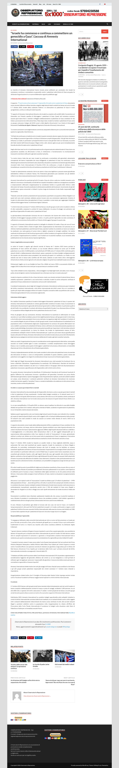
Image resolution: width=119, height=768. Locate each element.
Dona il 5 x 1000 (57, 4)
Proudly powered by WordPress (79, 765)
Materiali (35, 4)
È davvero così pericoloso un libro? (89, 164)
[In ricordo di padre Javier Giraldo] (43, 656)
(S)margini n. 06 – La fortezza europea (90, 261)
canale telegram (51, 627)
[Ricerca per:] (93, 31)
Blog (40, 4)
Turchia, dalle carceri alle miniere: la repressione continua (19, 666)
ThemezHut (105, 765)
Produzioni (81, 124)
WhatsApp (66, 627)
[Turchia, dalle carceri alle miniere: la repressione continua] (21, 656)
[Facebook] (100, 4)
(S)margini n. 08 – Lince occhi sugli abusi (91, 204)
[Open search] (107, 24)
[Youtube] (105, 4)
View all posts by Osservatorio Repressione (37, 696)
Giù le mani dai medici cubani (64, 664)
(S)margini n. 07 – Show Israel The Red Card (92, 231)
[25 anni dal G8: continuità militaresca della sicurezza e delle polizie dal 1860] (93, 113)
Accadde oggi (82, 63)
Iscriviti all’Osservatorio (25, 4)
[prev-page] (79, 94)
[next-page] (82, 94)
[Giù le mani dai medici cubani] (65, 656)
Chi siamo (49, 4)
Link (44, 4)
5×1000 (47, 624)
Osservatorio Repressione (26, 43)
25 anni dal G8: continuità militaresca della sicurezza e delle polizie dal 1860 (91, 129)
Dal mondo (14, 30)
